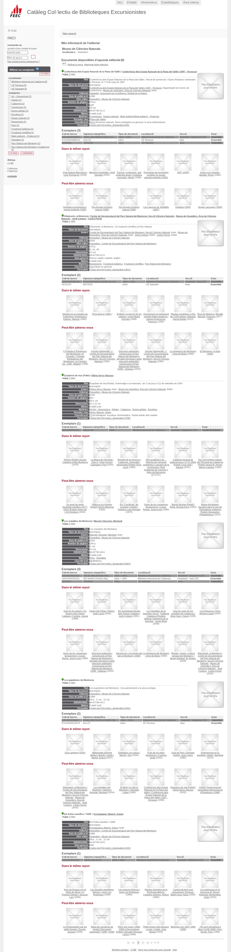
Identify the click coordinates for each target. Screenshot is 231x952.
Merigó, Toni (125, 755)
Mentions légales (120, 950)
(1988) (210, 790)
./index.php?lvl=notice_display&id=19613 (110, 269)
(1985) (102, 208)
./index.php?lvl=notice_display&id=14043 (110, 848)
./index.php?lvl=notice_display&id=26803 (110, 564)
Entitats (132, 2)
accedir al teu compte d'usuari (22, 48)
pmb (175, 950)
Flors (92, 558)
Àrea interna (191, 2)
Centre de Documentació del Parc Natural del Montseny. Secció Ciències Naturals (132, 216)
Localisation (15, 78)
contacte (12, 176)
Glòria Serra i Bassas (102, 375)
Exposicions (96, 264)
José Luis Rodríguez (102, 893)
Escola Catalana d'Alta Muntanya (75, 461)
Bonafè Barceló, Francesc (210, 315)
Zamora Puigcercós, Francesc (156, 320)
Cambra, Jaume (80, 616)
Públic (65, 74)
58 (91, 561)
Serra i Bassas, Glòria (100, 412)
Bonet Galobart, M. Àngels (183, 658)
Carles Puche (95, 218)
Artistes (115, 409)
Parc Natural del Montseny (158, 264)
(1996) (129, 208)
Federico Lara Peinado (129, 509)
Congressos (96, 116)
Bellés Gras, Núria (179, 894)
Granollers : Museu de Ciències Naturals (110, 99)
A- (9, 30)
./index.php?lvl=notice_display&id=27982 (110, 418)
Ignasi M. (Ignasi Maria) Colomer (210, 466)
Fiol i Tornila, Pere (211, 930)
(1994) (183, 207)
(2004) (75, 752)
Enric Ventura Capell (210, 612)
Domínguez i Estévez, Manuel (75, 317)
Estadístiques (170, 2)
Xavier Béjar (161, 621)
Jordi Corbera (79, 218)
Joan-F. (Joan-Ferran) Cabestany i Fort (101, 463)
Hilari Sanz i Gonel (179, 616)
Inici (120, 2)
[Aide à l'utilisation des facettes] (37, 69)
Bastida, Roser (206, 175)
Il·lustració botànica (113, 264)
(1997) (156, 208)
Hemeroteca (149, 2)
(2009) (183, 172)
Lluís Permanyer (72, 175)
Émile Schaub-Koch (179, 507)
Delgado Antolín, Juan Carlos (184, 754)
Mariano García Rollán (184, 317)
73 (91, 415)
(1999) (183, 928)
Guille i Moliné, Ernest (102, 756)
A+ (15, 30)
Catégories (14, 93)
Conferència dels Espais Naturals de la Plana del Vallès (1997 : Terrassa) (159, 71)
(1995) (156, 175)
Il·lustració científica (133, 264)
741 (92, 267)
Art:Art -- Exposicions (100, 409)
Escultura (152, 409)
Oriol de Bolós (180, 354)
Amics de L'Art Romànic (76, 510)
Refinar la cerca (75, 64)
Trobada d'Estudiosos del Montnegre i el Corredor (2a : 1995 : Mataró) (74, 360)
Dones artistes (139, 409)
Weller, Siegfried (215, 755)
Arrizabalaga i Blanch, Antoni (108, 814)
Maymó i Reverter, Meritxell (108, 521)
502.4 (92, 122)
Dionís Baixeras (106, 507)
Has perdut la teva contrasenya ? (23, 61)
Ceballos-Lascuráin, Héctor (129, 176)
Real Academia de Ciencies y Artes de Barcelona (156, 470)
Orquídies (101, 558)
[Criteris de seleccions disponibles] (64, 64)
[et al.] (156, 613)
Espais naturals (111, 116)
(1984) (129, 654)
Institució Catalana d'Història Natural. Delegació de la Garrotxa (156, 617)
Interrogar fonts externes (96, 64)
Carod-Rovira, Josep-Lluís (155, 508)
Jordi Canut (98, 613)
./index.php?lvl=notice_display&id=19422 (110, 708)
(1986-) (102, 314)
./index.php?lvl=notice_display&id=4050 (109, 125)
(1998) (102, 929)
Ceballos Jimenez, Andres (156, 894)
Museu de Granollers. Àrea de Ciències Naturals (127, 90)
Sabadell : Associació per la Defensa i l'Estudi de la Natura (118, 93)
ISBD (72, 74)
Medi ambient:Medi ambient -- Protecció (139, 116)
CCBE (133, 950)
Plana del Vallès (98, 119)
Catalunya (126, 409)
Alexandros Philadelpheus (209, 513)
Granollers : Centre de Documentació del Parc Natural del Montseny (123, 243)
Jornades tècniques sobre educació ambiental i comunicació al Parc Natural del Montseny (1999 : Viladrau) (129, 364)
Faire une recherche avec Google (154, 950)
